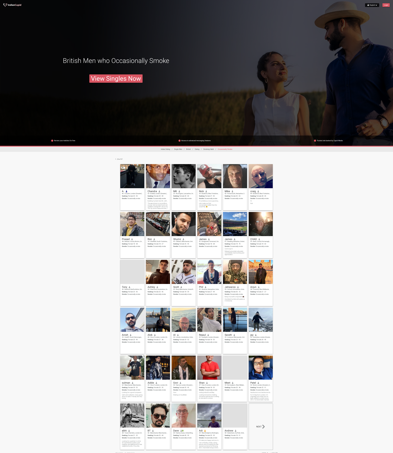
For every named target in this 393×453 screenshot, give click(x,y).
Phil (201, 287)
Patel (253, 382)
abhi (124, 430)
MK (175, 191)
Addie (151, 382)
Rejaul (202, 334)
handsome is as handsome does (260, 392)
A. (123, 191)
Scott (176, 287)
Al (174, 334)
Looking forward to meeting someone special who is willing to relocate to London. (209, 396)
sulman (126, 382)
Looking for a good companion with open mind (132, 392)
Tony (124, 287)
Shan (202, 382)
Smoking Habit (208, 149)
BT (149, 430)
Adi (201, 430)
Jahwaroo (230, 287)
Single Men (178, 149)
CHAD (253, 239)
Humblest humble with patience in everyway (235, 300)
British (188, 149)
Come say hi (229, 249)
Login (386, 5)
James (203, 239)
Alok (150, 334)
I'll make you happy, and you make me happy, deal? (209, 440)
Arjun (253, 287)
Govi (175, 382)
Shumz (177, 239)
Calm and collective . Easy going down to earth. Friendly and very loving (132, 396)
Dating (197, 149)
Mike (227, 191)
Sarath (228, 334)
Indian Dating (165, 149)
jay (251, 334)
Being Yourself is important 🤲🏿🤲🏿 (235, 296)
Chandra (152, 191)
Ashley (151, 287)
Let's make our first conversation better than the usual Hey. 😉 (208, 205)
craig (253, 191)
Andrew (229, 430)
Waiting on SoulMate (180, 395)
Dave (176, 430)
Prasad (126, 239)
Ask (251, 203)
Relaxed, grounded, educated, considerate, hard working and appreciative (234, 252)
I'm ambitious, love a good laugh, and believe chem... (209, 201)
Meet (227, 382)
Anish (125, 334)
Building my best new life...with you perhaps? (158, 201)
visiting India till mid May (206, 392)
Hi (251, 201)
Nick (201, 191)
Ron (150, 239)
